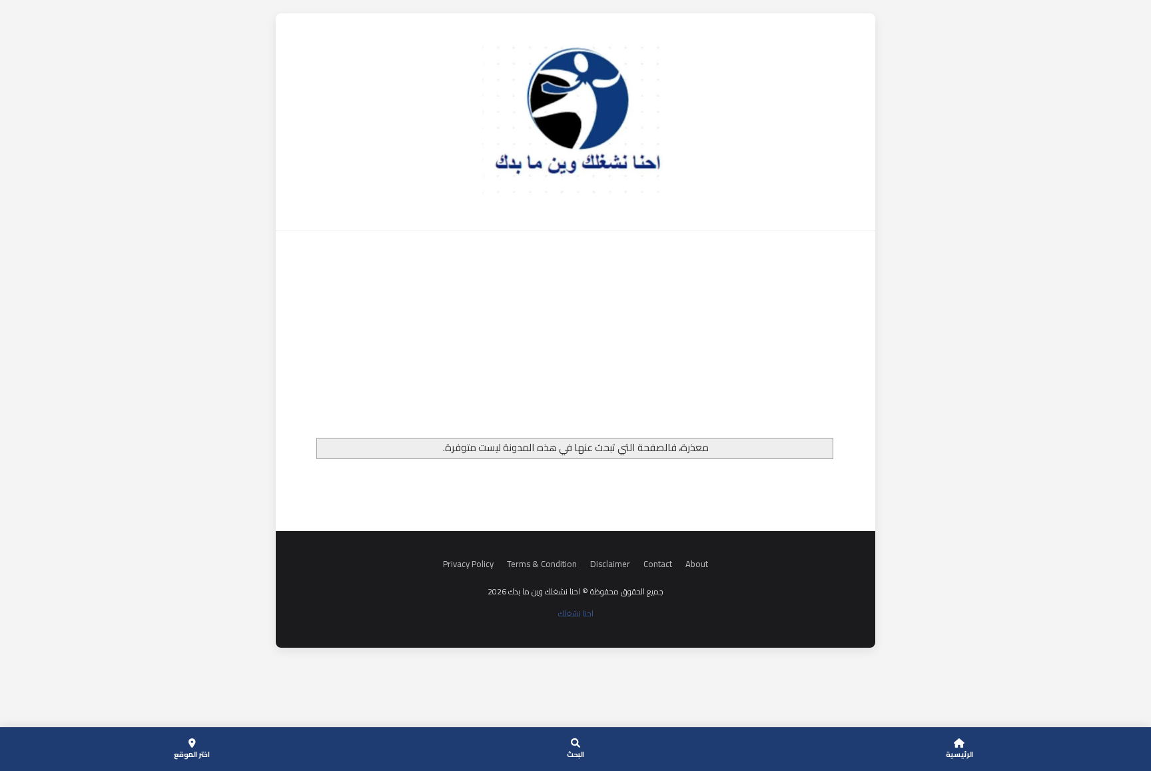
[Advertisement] (575, 338)
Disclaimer (610, 564)
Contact (657, 564)
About (696, 564)
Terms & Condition (542, 564)
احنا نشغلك (575, 613)
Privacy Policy (468, 564)
